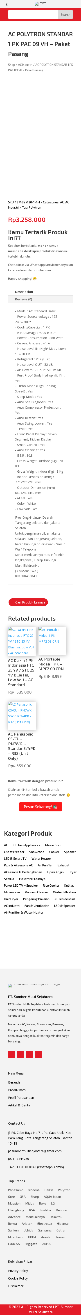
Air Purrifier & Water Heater (23, 912)
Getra (60, 1230)
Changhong (16, 1210)
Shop (11, 64)
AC (62, 202)
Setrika (9, 879)
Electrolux (44, 1223)
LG (53, 1203)
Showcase (36, 852)
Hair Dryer (11, 899)
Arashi (45, 1237)
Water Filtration (64, 892)
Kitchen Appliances (26, 845)
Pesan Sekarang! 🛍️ (40, 806)
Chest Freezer (14, 852)
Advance (14, 1217)
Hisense (63, 1223)
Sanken (13, 1230)
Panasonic (15, 1190)
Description (24, 292)
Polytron (35, 207)
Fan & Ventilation (37, 906)
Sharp (35, 1196)
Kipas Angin (55, 872)
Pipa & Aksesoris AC (18, 865)
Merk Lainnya (35, 1217)
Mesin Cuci (53, 845)
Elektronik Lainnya (32, 879)
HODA (32, 1237)
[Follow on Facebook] (11, 1054)
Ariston (27, 1223)
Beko (42, 1203)
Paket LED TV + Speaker (21, 885)
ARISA (46, 1244)
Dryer (72, 872)
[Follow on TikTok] (38, 1054)
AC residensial (64, 899)
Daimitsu (56, 1217)
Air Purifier (45, 865)
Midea (29, 1203)
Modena (34, 1190)
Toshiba (45, 1210)
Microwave (12, 892)
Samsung (45, 1230)
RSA (32, 1210)
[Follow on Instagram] (20, 1054)
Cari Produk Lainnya (30, 602)
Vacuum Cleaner (36, 892)
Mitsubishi (15, 1237)
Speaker (70, 852)
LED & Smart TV (15, 858)
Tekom (60, 1237)
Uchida (28, 1230)
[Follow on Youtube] (29, 1054)
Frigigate (31, 1244)
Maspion (14, 1203)
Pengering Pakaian (36, 899)
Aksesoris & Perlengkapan (23, 872)
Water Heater (41, 858)
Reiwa (12, 1223)
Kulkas (69, 885)
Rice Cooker (51, 885)
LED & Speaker (64, 906)
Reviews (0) (23, 299)
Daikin (49, 1190)
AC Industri (25, 64)
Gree (11, 1196)
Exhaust (64, 865)
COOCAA (14, 1244)
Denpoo (61, 1210)
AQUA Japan (52, 1196)
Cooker (54, 852)
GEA (23, 1196)
